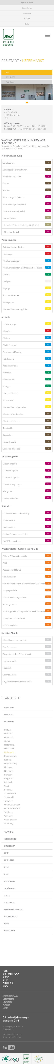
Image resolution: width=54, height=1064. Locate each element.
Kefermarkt (9, 752)
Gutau (7, 741)
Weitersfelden (10, 819)
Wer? (5, 979)
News (5, 985)
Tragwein (8, 801)
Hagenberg (9, 744)
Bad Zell (8, 729)
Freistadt (8, 733)
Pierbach (8, 774)
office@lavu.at (15, 1037)
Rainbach (8, 782)
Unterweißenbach (12, 804)
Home (5, 970)
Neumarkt (8, 771)
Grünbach (8, 737)
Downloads (27, 13)
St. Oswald (9, 797)
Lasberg (7, 759)
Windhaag (8, 823)
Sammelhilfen (27, 8)
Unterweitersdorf (12, 808)
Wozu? (6, 976)
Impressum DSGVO (27, 3)
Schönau (8, 789)
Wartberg (8, 816)
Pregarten (8, 778)
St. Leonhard (10, 793)
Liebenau (8, 767)
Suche (27, 24)
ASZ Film (27, 19)
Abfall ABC (8, 982)
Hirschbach (9, 748)
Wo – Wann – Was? (11, 973)
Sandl (6, 786)
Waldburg (8, 812)
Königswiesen (10, 756)
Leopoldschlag (10, 763)
